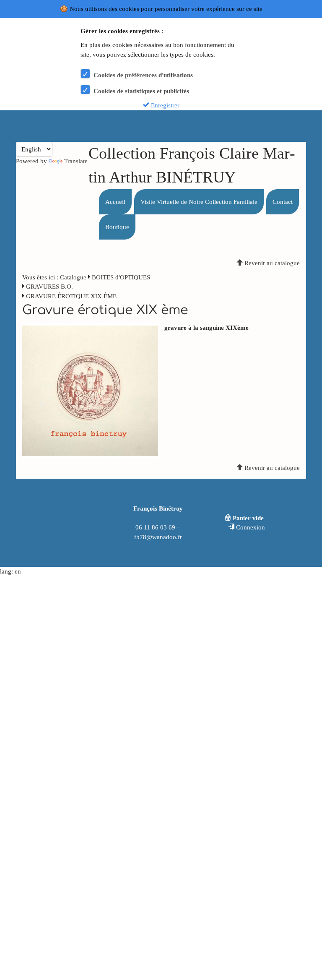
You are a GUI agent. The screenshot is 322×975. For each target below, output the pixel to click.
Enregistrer (164, 105)
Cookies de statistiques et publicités (141, 91)
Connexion (249, 527)
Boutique (117, 227)
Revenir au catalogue (271, 263)
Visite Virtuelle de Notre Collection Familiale (198, 201)
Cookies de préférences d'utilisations (143, 75)
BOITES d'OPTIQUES (121, 277)
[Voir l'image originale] (90, 390)
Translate (76, 161)
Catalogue (73, 277)
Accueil (115, 201)
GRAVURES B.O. (49, 286)
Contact (283, 201)
